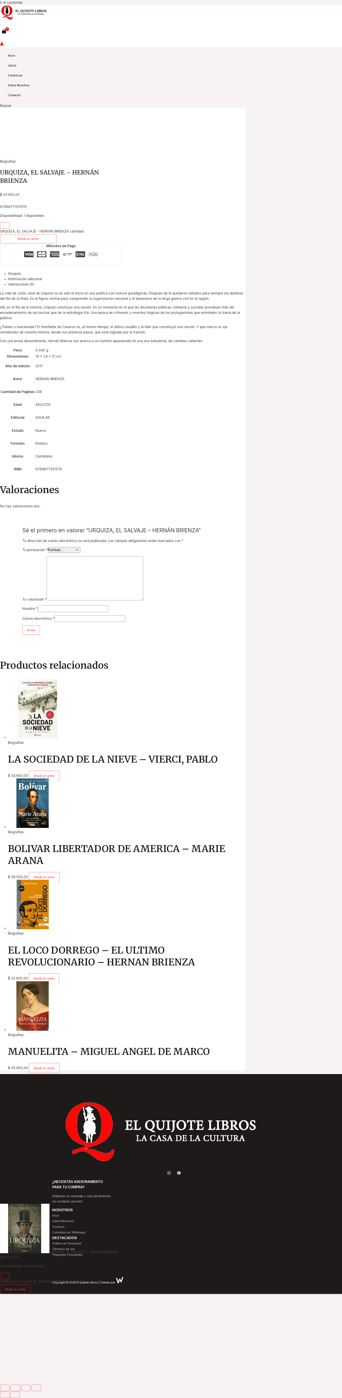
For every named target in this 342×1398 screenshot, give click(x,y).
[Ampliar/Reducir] (5, 1388)
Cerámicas (15, 75)
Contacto (14, 95)
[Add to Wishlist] (5, 225)
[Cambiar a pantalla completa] (15, 1388)
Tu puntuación (35, 550)
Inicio (11, 55)
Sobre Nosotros (18, 85)
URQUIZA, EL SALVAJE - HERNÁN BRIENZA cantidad (42, 231)
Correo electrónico (38, 619)
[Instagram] (169, 1174)
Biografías (8, 161)
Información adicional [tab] (25, 279)
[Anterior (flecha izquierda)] (5, 1395)
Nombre (30, 609)
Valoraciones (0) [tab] (21, 284)
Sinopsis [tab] (14, 274)
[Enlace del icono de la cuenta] (2, 44)
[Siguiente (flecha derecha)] (15, 1395)
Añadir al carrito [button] (44, 776)
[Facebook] (179, 1174)
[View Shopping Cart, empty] (4, 31)
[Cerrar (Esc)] (36, 1388)
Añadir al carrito (28, 239)
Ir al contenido (11, 3)
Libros (12, 65)
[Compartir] (25, 1388)
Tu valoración (34, 599)
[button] (5, 105)
